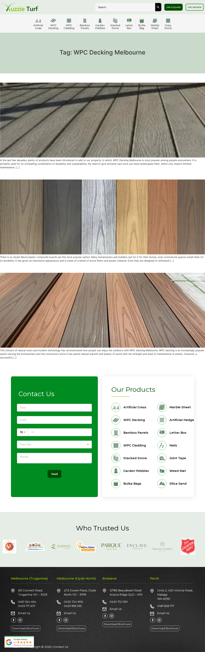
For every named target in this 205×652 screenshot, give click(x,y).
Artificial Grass (38, 27)
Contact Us (60, 647)
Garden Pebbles (100, 27)
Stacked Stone (115, 27)
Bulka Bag (141, 27)
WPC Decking (53, 27)
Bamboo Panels (85, 27)
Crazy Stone (168, 27)
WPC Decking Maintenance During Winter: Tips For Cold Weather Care (80, 174)
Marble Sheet (155, 27)
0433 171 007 (26, 606)
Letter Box (129, 27)
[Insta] (20, 620)
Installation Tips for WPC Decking (38, 267)
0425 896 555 (73, 606)
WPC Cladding (69, 27)
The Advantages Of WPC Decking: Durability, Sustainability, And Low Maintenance (93, 77)
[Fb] (13, 620)
